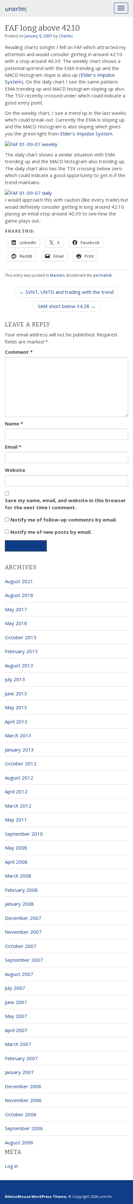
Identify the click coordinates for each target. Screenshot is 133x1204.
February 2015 (21, 651)
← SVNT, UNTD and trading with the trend (66, 292)
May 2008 (16, 847)
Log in (11, 1166)
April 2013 (16, 721)
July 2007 (15, 988)
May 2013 (16, 707)
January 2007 (19, 1072)
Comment (19, 352)
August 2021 (19, 581)
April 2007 (16, 1030)
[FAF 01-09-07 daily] (28, 192)
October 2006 (20, 1114)
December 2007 (23, 918)
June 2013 (16, 693)
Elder (86, 75)
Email (13, 446)
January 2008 (19, 904)
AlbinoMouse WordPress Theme (35, 1196)
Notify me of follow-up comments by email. (63, 519)
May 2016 (16, 623)
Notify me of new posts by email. (51, 532)
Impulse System (94, 133)
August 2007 (19, 974)
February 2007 (21, 1058)
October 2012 (20, 763)
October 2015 (20, 637)
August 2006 (19, 1142)
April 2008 (16, 862)
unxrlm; (16, 9)
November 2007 (23, 932)
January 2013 (19, 749)
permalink (102, 275)
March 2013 (18, 735)
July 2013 (15, 679)
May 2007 (16, 1016)
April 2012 (16, 791)
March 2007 (18, 1044)
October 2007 (20, 946)
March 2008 (18, 875)
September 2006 (24, 1128)
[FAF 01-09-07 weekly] (31, 144)
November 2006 (23, 1100)
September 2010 (24, 834)
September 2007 (24, 960)
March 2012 (18, 805)
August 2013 (19, 665)
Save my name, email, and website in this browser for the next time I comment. (65, 503)
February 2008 (21, 890)
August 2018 (19, 595)
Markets (57, 275)
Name (14, 423)
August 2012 (19, 777)
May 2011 (16, 819)
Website (15, 470)
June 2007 (16, 1002)
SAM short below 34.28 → (67, 306)
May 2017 (16, 609)
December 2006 (23, 1086)
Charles (66, 36)
